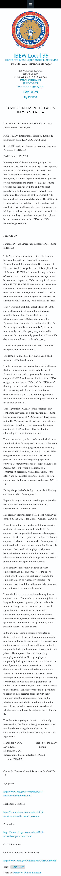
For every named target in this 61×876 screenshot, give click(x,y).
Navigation (30, 4)
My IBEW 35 (30, 97)
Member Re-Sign (30, 86)
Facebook (18, 872)
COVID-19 (18, 867)
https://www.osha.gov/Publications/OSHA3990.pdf (29, 860)
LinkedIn (36, 872)
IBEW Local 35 (31, 55)
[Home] (31, 30)
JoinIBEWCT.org (30, 82)
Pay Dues (30, 91)
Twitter (27, 872)
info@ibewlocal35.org (30, 79)
